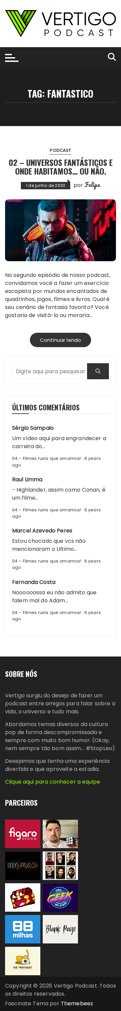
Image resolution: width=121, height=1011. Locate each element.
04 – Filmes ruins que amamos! (46, 458)
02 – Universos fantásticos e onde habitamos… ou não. (61, 166)
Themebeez (77, 1003)
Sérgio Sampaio (33, 428)
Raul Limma (27, 479)
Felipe (92, 185)
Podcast (60, 150)
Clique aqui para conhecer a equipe (52, 782)
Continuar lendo (60, 339)
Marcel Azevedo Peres (42, 530)
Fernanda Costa (33, 582)
